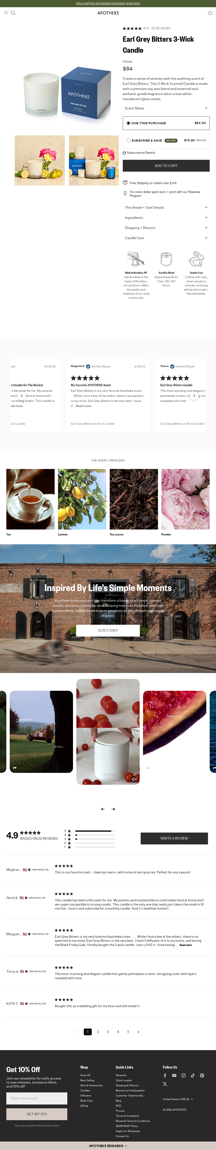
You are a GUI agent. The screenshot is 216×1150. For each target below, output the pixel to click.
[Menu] (5, 12)
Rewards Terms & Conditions (133, 1121)
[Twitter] (165, 1083)
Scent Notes (134, 108)
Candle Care (134, 238)
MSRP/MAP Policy (127, 1126)
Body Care (86, 1100)
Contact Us (122, 1136)
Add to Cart (166, 166)
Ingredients (134, 217)
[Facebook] (165, 1075)
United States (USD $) (176, 1099)
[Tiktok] (193, 1075)
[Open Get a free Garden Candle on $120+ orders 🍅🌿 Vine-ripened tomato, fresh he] (108, 732)
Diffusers (85, 1095)
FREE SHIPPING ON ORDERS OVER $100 (100, 3)
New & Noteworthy (91, 1085)
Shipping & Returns (127, 1085)
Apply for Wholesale (128, 1131)
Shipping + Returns (140, 228)
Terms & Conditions (127, 1116)
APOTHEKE (179, 1110)
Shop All (85, 1075)
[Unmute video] (134, 779)
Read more (186, 945)
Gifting (84, 1105)
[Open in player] (41, 732)
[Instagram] (183, 1075)
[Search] (13, 13)
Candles (85, 1090)
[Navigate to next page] (138, 1032)
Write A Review (174, 838)
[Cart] (210, 12)
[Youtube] (174, 1075)
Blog (118, 1100)
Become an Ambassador (130, 1090)
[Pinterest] (202, 1075)
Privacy (120, 1111)
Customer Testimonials (129, 1095)
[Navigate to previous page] (78, 1032)
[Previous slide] (103, 809)
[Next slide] (113, 809)
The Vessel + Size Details (144, 207)
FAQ (118, 1105)
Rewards (121, 1075)
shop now (133, 3)
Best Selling (87, 1080)
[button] (108, 1146)
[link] (108, 424)
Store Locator (124, 1080)
